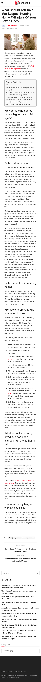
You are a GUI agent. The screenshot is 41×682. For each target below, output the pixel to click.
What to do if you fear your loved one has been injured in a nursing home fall (19, 100)
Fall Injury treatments (28, 538)
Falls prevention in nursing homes (16, 95)
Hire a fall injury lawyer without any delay (18, 104)
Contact (10, 672)
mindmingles (12, 25)
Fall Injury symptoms (14, 538)
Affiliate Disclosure (20, 672)
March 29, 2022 (24, 25)
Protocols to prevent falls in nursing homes (19, 97)
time (9, 393)
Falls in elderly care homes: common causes (20, 92)
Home (3, 672)
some (10, 359)
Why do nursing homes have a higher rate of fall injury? (20, 88)
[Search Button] (38, 573)
